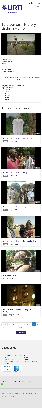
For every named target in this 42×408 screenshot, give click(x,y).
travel (7, 91)
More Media (21, 332)
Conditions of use (19, 381)
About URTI (6, 381)
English (31, 3)
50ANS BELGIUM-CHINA (13, 355)
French (9, 69)
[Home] (15, 10)
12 (11, 327)
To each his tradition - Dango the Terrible (20, 207)
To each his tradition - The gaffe (16, 172)
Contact (30, 381)
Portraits (26, 359)
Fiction (7, 363)
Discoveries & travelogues (16, 86)
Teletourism (9, 88)
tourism (7, 90)
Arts (6, 357)
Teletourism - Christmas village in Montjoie (17, 310)
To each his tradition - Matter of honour (20, 138)
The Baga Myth (9, 275)
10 (3, 327)
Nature (26, 357)
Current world (9, 359)
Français (37, 3)
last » (25, 327)
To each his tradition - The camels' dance (20, 241)
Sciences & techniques (31, 361)
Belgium (7, 99)
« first (4, 324)
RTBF (7, 97)
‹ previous (12, 324)
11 (7, 327)
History (7, 93)
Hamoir (7, 95)
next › (20, 327)
